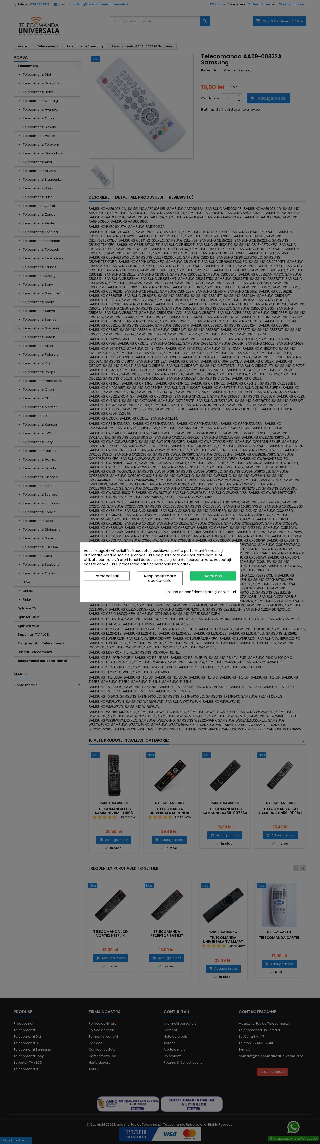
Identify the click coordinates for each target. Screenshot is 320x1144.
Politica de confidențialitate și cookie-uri (201, 592)
